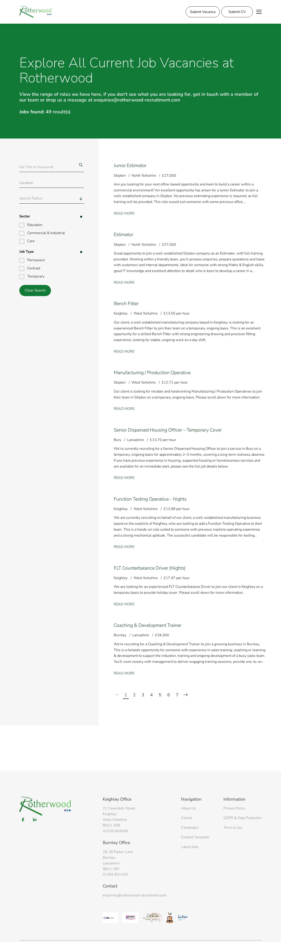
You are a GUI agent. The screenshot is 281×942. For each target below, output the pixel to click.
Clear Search (35, 290)
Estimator (123, 234)
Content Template (195, 837)
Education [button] (34, 224)
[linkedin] (35, 819)
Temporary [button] (35, 276)
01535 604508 (115, 831)
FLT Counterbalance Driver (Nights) (150, 568)
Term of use (232, 827)
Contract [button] (33, 268)
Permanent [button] (36, 260)
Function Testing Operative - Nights (150, 499)
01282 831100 (115, 874)
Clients (186, 818)
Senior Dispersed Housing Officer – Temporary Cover (168, 430)
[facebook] (23, 819)
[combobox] (60, 198)
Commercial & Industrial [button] (46, 233)
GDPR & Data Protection (242, 818)
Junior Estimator (130, 165)
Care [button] (31, 241)
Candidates (190, 827)
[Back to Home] (35, 12)
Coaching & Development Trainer (147, 625)
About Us (188, 808)
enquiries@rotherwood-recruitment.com (135, 895)
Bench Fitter (126, 303)
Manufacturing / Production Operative (152, 372)
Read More (124, 213)
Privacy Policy (234, 808)
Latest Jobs (189, 846)
